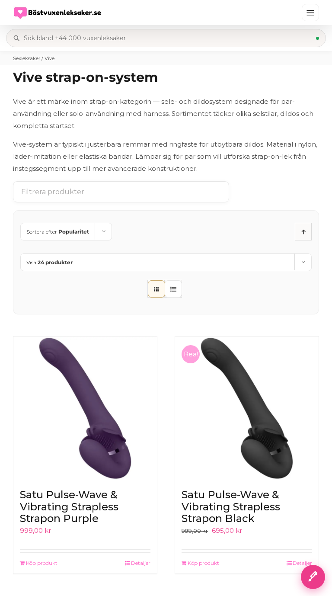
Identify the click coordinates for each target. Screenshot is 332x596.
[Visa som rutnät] (156, 289)
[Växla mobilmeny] (310, 12)
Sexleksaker (26, 58)
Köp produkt (41, 563)
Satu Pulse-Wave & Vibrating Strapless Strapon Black (231, 506)
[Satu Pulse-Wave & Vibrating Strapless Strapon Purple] (85, 408)
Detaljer (140, 563)
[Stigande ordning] (303, 231)
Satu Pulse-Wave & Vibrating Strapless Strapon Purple (69, 506)
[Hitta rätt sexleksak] (313, 577)
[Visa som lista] (173, 289)
